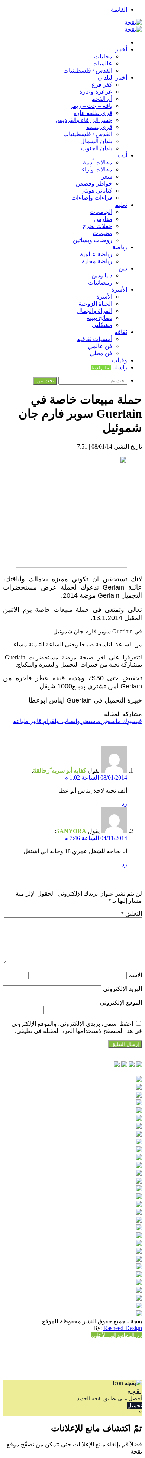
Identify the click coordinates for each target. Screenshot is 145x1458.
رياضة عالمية (96, 254)
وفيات (119, 360)
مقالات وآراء (97, 169)
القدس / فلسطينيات (87, 70)
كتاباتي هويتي (96, 190)
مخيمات (102, 233)
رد (124, 803)
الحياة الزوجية (95, 304)
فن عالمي (100, 346)
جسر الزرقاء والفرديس (83, 120)
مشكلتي (102, 325)
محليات (103, 56)
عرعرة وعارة (95, 92)
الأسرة (119, 289)
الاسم (135, 975)
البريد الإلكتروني (122, 989)
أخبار (121, 49)
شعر (106, 176)
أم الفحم (101, 99)
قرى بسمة (99, 127)
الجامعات (101, 212)
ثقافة (121, 332)
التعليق (131, 914)
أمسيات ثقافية (94, 339)
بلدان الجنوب (96, 148)
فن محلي (101, 353)
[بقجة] (133, 22)
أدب (122, 155)
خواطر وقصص (94, 183)
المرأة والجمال (94, 311)
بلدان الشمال (96, 141)
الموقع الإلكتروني (121, 1002)
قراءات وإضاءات (91, 198)
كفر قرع (101, 84)
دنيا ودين (101, 275)
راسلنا (109, 367)
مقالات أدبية (97, 162)
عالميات (102, 63)
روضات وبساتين (92, 240)
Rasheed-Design (122, 1328)
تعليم (121, 205)
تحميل (134, 1405)
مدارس (103, 219)
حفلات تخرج (97, 226)
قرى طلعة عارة (93, 113)
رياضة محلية (97, 261)
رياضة (119, 247)
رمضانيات (100, 282)
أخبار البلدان (112, 77)
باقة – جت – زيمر (91, 106)
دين (123, 268)
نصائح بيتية (99, 318)
